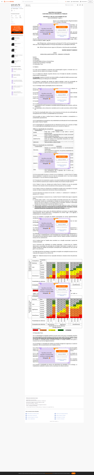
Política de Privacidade (63, 36)
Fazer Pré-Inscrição (17, 32)
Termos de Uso (59, 35)
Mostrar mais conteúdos (54, 421)
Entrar (90, 1)
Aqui (66, 32)
